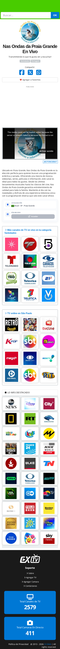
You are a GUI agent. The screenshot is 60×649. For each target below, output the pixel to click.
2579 (30, 607)
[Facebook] (22, 72)
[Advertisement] (30, 106)
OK (55, 15)
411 (30, 633)
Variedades (25, 61)
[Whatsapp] (38, 72)
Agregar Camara (31, 581)
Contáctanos (31, 585)
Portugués (35, 61)
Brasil (16, 205)
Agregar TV (31, 577)
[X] (30, 72)
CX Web (47, 644)
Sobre (31, 573)
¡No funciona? (50, 162)
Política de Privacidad (18, 644)
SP (21, 205)
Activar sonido (46, 151)
